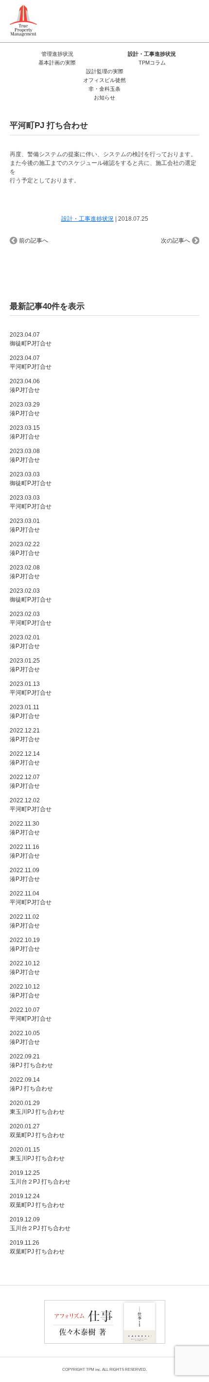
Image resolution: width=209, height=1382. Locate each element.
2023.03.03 (31, 479)
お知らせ (104, 97)
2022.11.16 (25, 851)
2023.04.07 (31, 339)
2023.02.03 (31, 595)
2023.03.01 (25, 525)
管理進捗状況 (57, 54)
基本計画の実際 (57, 62)
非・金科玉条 (104, 89)
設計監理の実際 (104, 71)
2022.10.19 (25, 944)
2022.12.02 (31, 805)
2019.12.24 (37, 1200)
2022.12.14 (25, 758)
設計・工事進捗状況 (152, 54)
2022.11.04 (31, 898)
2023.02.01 (25, 642)
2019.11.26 (37, 1247)
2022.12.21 (25, 735)
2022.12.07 (25, 781)
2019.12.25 (40, 1177)
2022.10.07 (31, 1014)
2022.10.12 (25, 968)
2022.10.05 (25, 1037)
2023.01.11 (25, 711)
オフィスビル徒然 (104, 80)
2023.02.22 (25, 548)
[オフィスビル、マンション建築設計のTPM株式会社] (23, 20)
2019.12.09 (40, 1224)
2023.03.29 (25, 409)
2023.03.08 (25, 455)
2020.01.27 (37, 1130)
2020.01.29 (37, 1107)
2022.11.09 (25, 874)
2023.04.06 (25, 385)
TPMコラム (152, 62)
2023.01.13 (31, 688)
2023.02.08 (25, 572)
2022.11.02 (25, 921)
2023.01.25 (25, 665)
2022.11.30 (25, 828)
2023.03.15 (25, 432)
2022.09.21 (31, 1061)
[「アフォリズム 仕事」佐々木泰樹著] (104, 1321)
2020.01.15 (37, 1154)
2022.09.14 (31, 1084)
